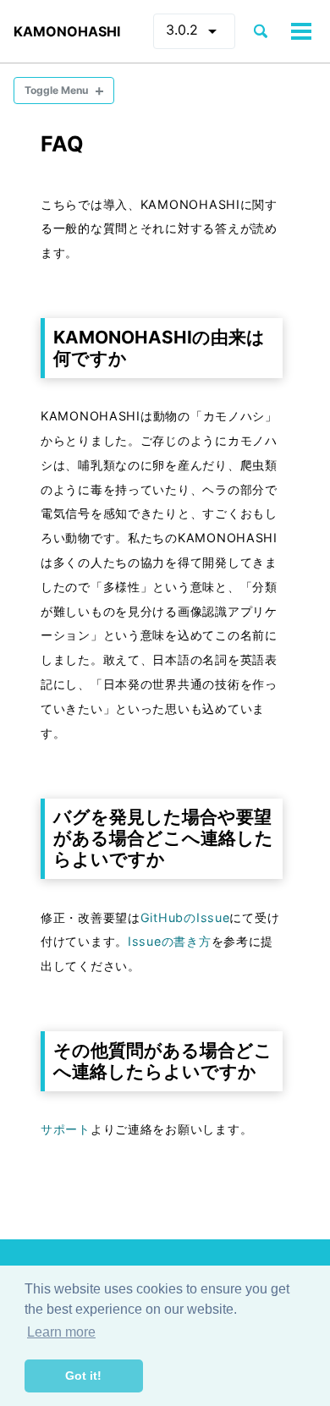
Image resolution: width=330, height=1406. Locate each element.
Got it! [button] (83, 1375)
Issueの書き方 (169, 941)
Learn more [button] (61, 1332)
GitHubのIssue (185, 917)
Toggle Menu (56, 90)
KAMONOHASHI (67, 31)
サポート (66, 1129)
